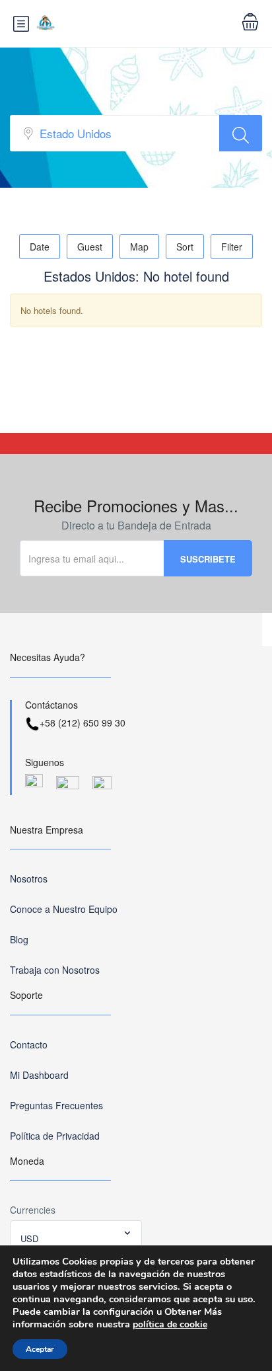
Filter (231, 246)
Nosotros (29, 878)
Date (40, 246)
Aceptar (40, 1349)
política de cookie (170, 1324)
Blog (19, 939)
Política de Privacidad (55, 1135)
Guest (89, 246)
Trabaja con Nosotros (55, 969)
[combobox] (76, 1233)
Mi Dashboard (39, 1074)
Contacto (29, 1044)
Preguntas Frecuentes (56, 1105)
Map (139, 246)
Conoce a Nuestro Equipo (64, 909)
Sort (184, 246)
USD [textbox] (29, 1238)
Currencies (32, 1209)
